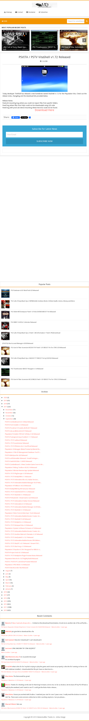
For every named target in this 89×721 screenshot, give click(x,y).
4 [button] (48, 50)
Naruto (8, 623)
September (9, 419)
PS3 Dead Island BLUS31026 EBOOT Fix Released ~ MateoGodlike (19, 662)
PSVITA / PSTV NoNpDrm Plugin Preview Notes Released (23, 555)
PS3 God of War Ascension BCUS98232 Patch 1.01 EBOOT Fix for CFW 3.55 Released (38, 379)
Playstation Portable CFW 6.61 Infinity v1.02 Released (22, 434)
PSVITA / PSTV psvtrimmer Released (17, 443)
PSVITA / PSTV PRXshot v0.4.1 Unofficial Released (21, 446)
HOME (5, 21)
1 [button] (41, 50)
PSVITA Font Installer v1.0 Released (16, 425)
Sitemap (9, 12)
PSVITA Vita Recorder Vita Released (16, 568)
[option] (16, 40)
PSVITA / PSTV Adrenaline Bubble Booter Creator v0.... (23, 516)
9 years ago (62, 708)
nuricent (8, 648)
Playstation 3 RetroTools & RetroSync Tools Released (22, 513)
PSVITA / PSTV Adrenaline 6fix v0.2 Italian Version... (22, 479)
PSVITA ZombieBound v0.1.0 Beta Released (19, 422)
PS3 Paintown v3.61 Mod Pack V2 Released (25, 290)
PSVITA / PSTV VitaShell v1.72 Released (44, 57)
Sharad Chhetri (11, 704)
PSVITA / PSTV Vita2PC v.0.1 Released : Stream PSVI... (22, 543)
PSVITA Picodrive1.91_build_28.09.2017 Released (21, 428)
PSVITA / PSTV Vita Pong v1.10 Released (18, 546)
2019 (5, 400)
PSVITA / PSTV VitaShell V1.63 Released (18, 519)
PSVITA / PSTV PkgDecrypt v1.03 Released (19, 473)
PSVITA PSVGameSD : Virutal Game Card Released (21, 498)
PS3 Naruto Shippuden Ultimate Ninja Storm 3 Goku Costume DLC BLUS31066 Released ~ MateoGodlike (30, 627)
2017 (5, 407)
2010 (5, 610)
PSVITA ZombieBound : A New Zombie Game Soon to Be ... (24, 464)
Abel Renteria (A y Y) (12, 657)
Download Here (44, 110)
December (9, 410)
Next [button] (84, 40)
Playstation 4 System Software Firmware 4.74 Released (23, 528)
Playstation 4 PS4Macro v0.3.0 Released (18, 485)
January (8, 589)
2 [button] (43, 50)
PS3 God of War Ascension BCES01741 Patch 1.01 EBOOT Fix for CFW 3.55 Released (38, 347)
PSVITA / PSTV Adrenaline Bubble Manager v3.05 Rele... (23, 507)
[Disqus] (44, 188)
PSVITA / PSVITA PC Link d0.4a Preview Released (21, 562)
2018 (5, 404)
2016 (5, 592)
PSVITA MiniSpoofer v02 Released (16, 455)
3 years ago (64, 627)
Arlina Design (60, 717)
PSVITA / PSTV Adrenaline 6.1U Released (18, 504)
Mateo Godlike (5, 652)
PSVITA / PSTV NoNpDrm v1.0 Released (18, 522)
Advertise (44, 12)
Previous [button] (5, 40)
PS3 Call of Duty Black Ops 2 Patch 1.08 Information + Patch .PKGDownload (35, 333)
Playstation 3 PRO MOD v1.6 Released (17, 565)
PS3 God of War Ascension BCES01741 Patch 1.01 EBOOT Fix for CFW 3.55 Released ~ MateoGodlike (29, 708)
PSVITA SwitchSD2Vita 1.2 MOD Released (18, 461)
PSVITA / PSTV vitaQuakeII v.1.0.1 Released (19, 537)
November (9, 413)
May (7, 577)
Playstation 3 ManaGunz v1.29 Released (12, 680)
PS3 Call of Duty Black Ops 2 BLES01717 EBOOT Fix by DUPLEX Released (34, 358)
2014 (5, 598)
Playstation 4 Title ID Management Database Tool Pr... (23, 452)
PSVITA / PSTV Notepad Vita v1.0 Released (19, 525)
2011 (5, 607)
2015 (5, 595)
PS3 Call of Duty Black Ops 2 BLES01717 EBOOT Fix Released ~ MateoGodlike (22, 644)
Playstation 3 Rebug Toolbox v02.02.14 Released (21, 467)
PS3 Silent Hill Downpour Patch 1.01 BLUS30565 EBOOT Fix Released (33, 312)
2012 (5, 604)
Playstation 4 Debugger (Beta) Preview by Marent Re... (22, 449)
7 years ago (42, 662)
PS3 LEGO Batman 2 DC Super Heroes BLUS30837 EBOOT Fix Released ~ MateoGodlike (25, 672)
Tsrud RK (8, 666)
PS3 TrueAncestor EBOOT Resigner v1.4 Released (27, 369)
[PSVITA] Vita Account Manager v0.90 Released (17, 343)
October (8, 416)
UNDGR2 (8, 631)
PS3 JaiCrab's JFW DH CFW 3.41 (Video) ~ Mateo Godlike (16, 635)
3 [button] (45, 50)
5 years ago (49, 644)
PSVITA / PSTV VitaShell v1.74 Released (17, 495)
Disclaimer (31, 12)
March (8, 583)
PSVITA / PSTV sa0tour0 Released (16, 440)
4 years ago (36, 635)
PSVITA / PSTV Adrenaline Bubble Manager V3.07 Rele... (23, 482)
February (8, 586)
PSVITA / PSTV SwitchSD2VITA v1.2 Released (19, 492)
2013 (5, 601)
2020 (5, 397)
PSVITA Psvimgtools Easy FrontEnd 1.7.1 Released (21, 437)
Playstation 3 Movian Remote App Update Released (22, 470)
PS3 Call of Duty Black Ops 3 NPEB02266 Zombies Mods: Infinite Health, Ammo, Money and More (43, 301)
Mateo (7, 685)
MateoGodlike (42, 717)
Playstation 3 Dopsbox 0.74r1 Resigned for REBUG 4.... (23, 549)
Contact (20, 12)
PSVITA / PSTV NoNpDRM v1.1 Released (18, 476)
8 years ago (54, 672)
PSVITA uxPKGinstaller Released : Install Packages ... (22, 458)
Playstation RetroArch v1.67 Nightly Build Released (21, 558)
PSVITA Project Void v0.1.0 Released (17, 552)
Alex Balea (9, 676)
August (8, 571)
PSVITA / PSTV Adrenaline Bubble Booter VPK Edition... (23, 540)
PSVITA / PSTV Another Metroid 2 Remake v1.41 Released (24, 534)
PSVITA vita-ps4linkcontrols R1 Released (18, 431)
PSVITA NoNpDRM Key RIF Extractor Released (20, 489)
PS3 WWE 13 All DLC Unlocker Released (23, 322)
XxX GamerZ (9, 640)
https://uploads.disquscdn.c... (22, 623)
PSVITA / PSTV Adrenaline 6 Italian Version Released (22, 501)
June (7, 574)
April (7, 580)
